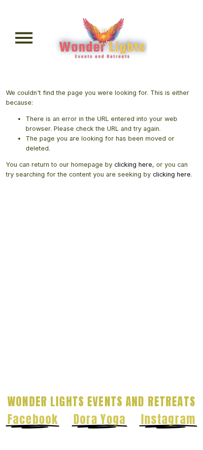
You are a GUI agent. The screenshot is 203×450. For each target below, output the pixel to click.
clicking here (133, 164)
